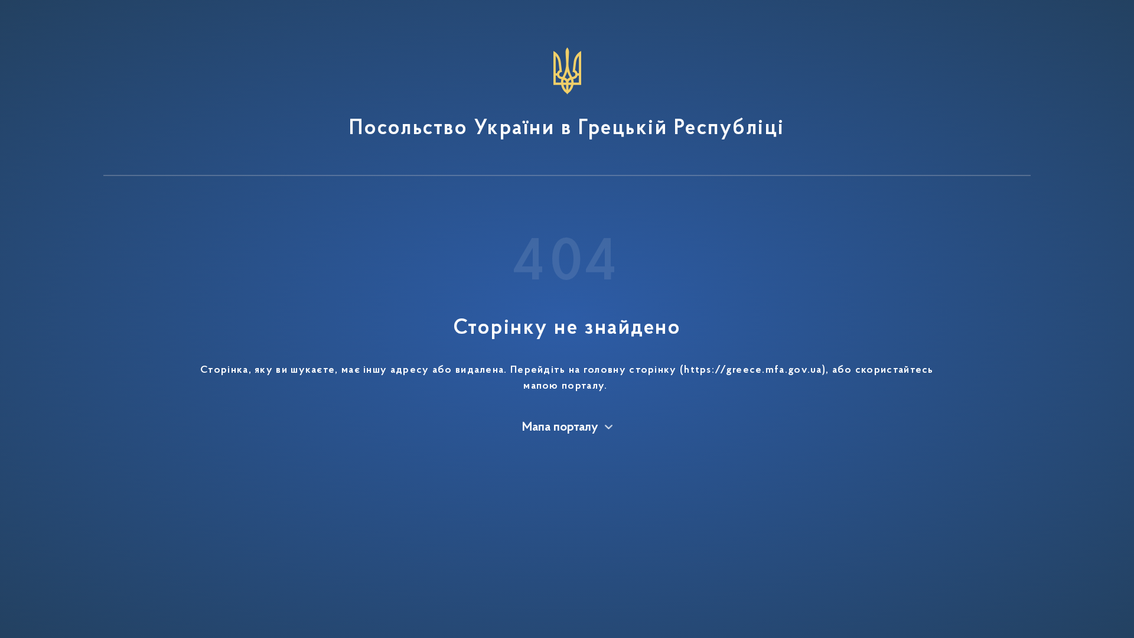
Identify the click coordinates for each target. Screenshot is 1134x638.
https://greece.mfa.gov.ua (753, 370)
